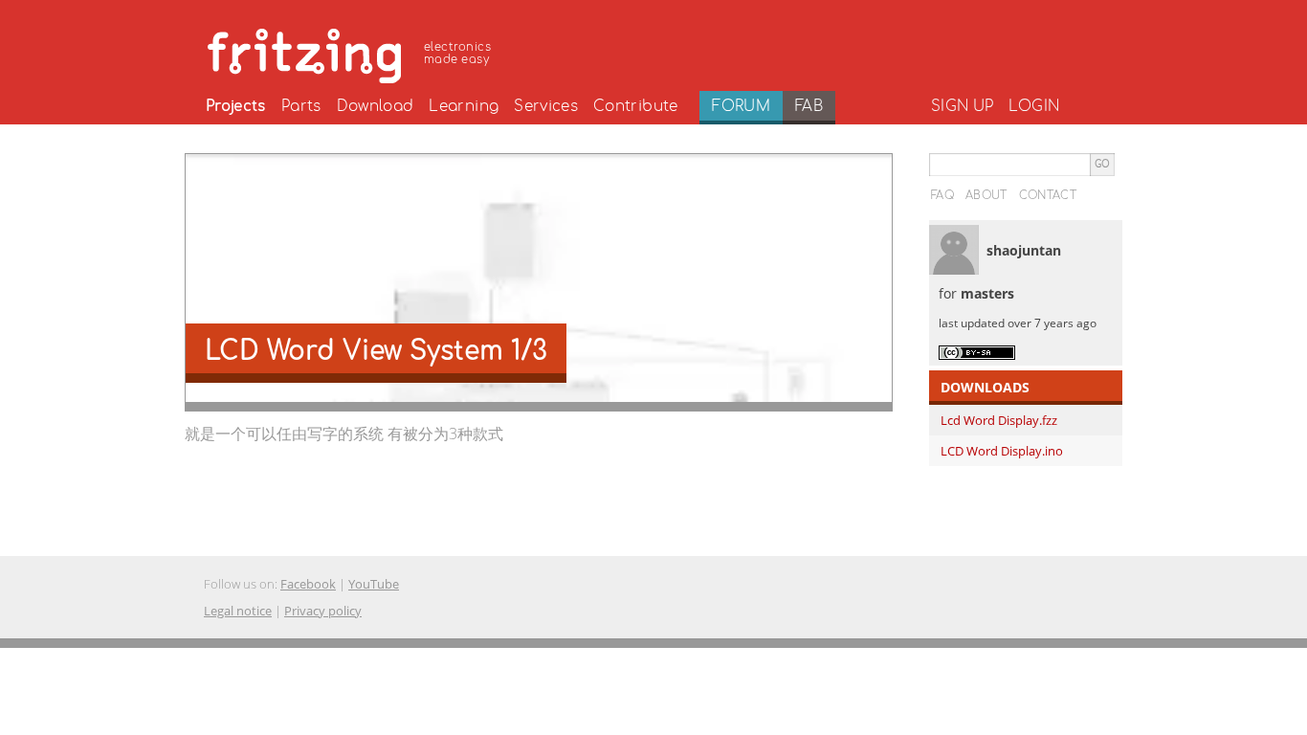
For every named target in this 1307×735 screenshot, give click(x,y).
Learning (463, 106)
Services (546, 106)
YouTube (373, 583)
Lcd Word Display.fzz (999, 420)
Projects (236, 106)
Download (375, 106)
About (986, 195)
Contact (1047, 195)
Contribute (635, 106)
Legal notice (238, 610)
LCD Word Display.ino (1002, 450)
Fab (809, 106)
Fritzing (352, 52)
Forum (741, 106)
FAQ (942, 195)
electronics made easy (457, 53)
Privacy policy (323, 610)
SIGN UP (962, 106)
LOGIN (1033, 106)
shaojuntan (1023, 250)
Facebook (308, 583)
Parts (301, 106)
